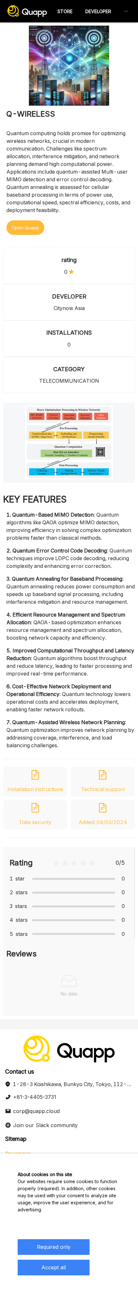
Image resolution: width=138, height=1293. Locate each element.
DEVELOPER (98, 11)
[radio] (56, 863)
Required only (54, 1247)
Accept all (53, 1267)
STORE (65, 11)
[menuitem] (65, 11)
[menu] (93, 11)
